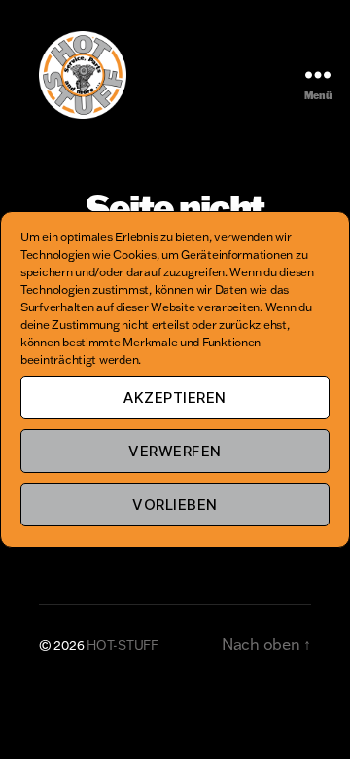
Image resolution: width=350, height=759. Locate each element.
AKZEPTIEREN (175, 397)
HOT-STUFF (122, 645)
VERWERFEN (175, 451)
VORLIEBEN (175, 504)
